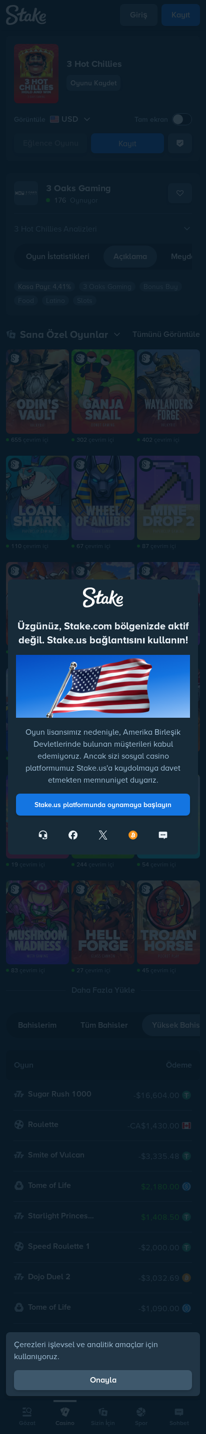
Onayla (103, 1380)
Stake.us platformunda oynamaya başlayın (103, 805)
